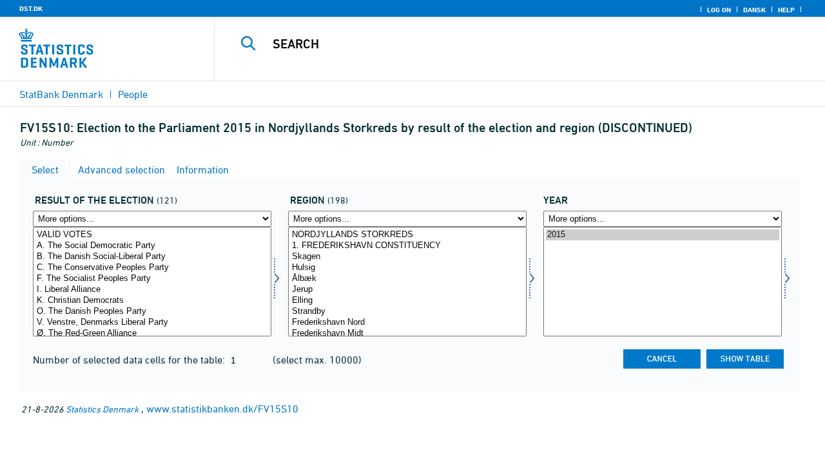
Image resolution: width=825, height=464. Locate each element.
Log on (719, 9)
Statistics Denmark (102, 408)
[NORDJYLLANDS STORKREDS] (407, 234)
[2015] (662, 234)
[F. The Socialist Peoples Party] (152, 278)
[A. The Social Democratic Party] (152, 245)
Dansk (754, 9)
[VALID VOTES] (152, 234)
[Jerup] (407, 289)
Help (786, 9)
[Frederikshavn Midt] (407, 333)
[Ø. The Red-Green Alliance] (152, 333)
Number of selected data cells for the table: (130, 359)
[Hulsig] (407, 267)
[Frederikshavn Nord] (407, 322)
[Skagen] (407, 256)
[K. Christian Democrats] (152, 300)
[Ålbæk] (407, 278)
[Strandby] (407, 311)
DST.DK (31, 8)
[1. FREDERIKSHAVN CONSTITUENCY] (407, 245)
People (133, 94)
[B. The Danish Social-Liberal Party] (152, 256)
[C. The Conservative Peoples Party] (152, 267)
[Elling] (407, 300)
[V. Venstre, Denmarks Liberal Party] (152, 322)
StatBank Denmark (61, 94)
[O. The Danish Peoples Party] (152, 311)
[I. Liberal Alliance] (152, 289)
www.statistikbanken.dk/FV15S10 (222, 408)
